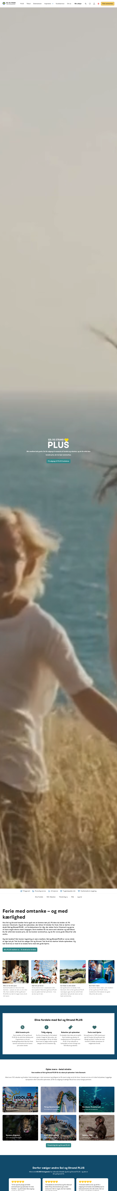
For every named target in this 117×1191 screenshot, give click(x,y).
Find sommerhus (107, 4)
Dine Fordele (39, 897)
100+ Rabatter (51, 897)
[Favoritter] (90, 3)
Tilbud (28, 4)
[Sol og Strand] (9, 3)
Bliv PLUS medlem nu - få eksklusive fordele (20, 950)
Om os (69, 4)
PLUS (22, 4)
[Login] (94, 3)
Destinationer (37, 4)
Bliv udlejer (78, 4)
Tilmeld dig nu (63, 897)
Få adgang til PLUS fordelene (58, 461)
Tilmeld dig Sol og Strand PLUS (58, 1145)
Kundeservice (60, 4)
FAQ (72, 897)
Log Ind (79, 897)
